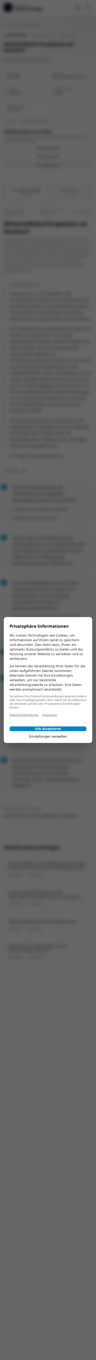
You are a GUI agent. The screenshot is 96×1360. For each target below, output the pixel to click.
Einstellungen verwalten (48, 736)
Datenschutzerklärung (24, 715)
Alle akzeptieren (48, 728)
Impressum (49, 715)
